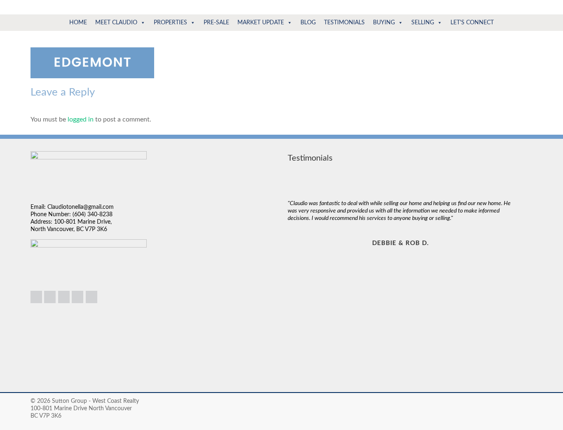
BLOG (308, 23)
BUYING (384, 23)
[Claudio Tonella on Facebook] (64, 297)
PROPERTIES (170, 23)
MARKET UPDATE (260, 23)
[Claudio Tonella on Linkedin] (36, 297)
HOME (78, 23)
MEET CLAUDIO (116, 23)
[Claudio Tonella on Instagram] (50, 297)
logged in (81, 119)
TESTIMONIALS (344, 23)
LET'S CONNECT (472, 23)
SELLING (422, 23)
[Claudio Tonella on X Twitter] (77, 297)
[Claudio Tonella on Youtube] (91, 297)
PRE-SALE (216, 23)
